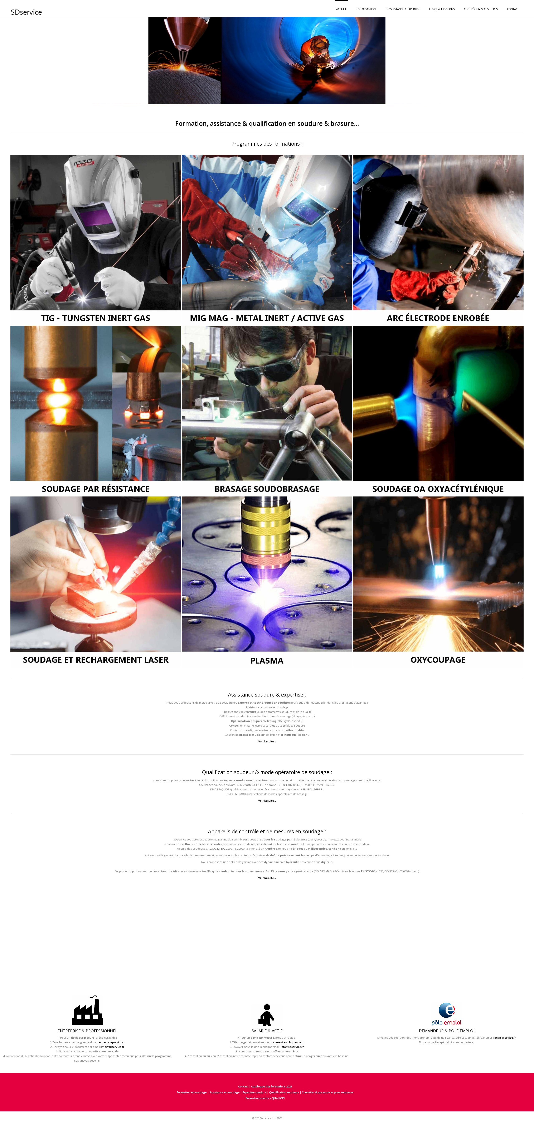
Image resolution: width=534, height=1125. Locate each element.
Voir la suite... (267, 741)
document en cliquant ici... (107, 1042)
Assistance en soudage (224, 1092)
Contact (243, 1086)
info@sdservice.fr (112, 1047)
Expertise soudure (254, 1092)
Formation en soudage (192, 1092)
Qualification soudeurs (284, 1092)
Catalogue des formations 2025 (271, 1086)
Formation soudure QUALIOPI (265, 1098)
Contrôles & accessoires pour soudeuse (328, 1092)
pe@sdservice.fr (505, 1037)
